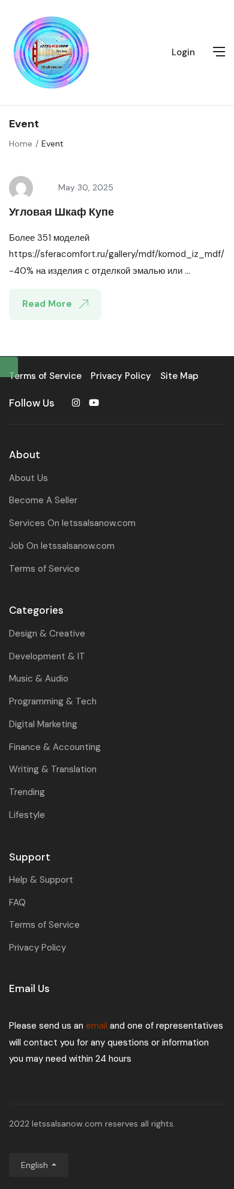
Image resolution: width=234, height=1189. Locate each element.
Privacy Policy (37, 948)
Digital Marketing (43, 724)
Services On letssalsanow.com (72, 523)
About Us (28, 478)
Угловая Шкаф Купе (61, 212)
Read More (48, 304)
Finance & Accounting (55, 747)
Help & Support (41, 880)
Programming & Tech (53, 701)
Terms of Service (44, 569)
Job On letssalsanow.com (62, 546)
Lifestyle (27, 815)
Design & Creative (47, 634)
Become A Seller (43, 500)
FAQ (17, 903)
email (96, 1026)
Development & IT (47, 656)
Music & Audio (38, 679)
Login (183, 52)
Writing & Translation (53, 769)
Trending (27, 792)
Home (20, 143)
